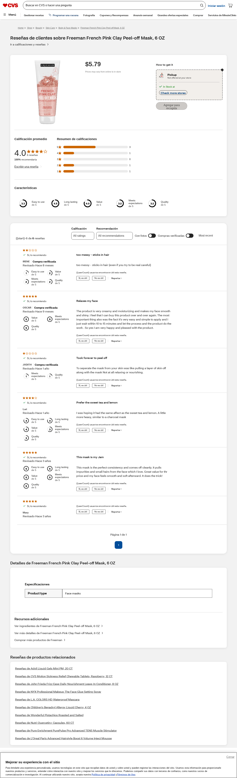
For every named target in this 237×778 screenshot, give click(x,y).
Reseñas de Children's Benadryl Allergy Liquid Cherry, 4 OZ (53, 707)
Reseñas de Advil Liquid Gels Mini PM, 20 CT (44, 668)
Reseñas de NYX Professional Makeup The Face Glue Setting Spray (58, 691)
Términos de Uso (126, 774)
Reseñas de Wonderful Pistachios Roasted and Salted (49, 715)
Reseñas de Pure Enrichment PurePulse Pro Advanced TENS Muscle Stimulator (66, 730)
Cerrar (230, 756)
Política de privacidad (103, 774)
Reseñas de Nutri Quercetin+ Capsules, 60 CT (44, 722)
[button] (152, 236)
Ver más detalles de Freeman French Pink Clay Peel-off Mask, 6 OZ (57, 633)
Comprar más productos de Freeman (38, 640)
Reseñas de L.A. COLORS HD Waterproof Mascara (47, 699)
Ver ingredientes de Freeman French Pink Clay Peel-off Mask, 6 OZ (57, 626)
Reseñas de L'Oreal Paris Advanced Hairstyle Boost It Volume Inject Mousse (63, 738)
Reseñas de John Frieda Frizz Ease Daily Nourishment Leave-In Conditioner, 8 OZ (66, 684)
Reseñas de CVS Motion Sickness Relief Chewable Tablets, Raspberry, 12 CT (64, 676)
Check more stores (173, 93)
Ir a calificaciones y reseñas (27, 44)
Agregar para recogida (172, 107)
